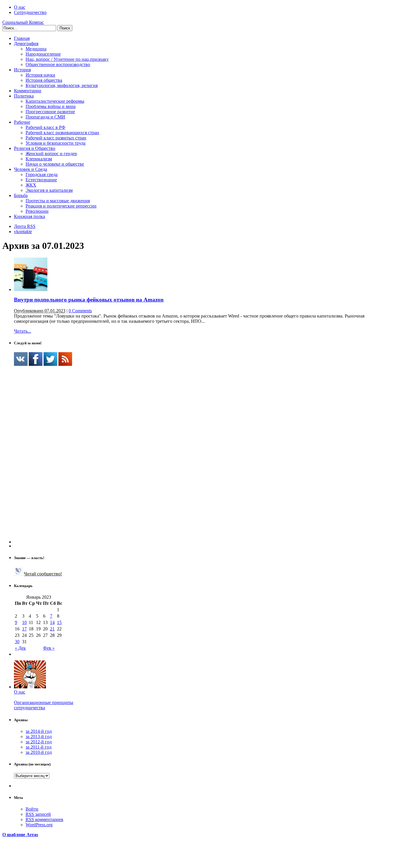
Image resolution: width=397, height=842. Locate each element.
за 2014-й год (39, 731)
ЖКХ (31, 184)
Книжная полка (29, 216)
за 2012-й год (39, 741)
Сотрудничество (30, 12)
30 (17, 641)
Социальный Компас (23, 22)
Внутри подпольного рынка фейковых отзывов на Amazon (89, 300)
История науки (40, 74)
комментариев (44, 819)
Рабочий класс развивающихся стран (62, 132)
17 (24, 628)
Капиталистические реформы (55, 101)
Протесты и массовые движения (58, 200)
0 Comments (80, 310)
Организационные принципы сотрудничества (43, 705)
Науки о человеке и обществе (55, 164)
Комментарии (27, 90)
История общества (44, 80)
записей (38, 814)
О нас (19, 7)
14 (52, 622)
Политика (24, 95)
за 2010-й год (39, 752)
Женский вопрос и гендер (51, 153)
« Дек (20, 648)
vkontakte (23, 231)
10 (24, 622)
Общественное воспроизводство (58, 64)
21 (52, 628)
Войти (32, 808)
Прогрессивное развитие (50, 111)
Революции (37, 211)
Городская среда (42, 174)
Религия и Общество (34, 148)
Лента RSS (24, 226)
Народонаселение (43, 54)
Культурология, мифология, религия (62, 85)
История (22, 69)
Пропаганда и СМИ (45, 116)
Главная (22, 38)
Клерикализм (39, 158)
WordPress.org (39, 824)
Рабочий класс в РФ (45, 127)
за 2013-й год (39, 736)
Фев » (49, 648)
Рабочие (22, 122)
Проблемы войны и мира (51, 106)
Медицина (36, 48)
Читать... (22, 331)
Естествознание (41, 179)
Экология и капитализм (49, 190)
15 (59, 622)
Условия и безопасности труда (55, 143)
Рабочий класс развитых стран (56, 137)
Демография (26, 43)
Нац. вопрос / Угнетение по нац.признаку (67, 59)
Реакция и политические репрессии (61, 205)
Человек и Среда (30, 169)
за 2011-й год (38, 746)
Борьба (21, 195)
